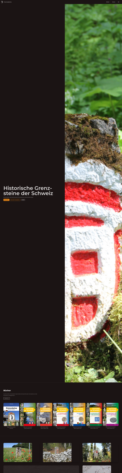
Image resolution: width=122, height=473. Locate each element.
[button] (6, 200)
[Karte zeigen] (21, 452)
